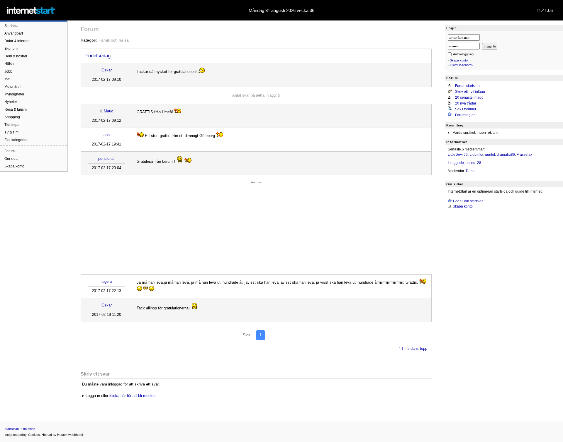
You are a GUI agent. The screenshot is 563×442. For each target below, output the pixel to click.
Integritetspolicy (15, 434)
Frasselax (524, 155)
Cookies (34, 434)
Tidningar (12, 125)
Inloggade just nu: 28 (464, 163)
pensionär (106, 158)
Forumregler (465, 115)
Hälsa (9, 64)
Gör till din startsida (468, 201)
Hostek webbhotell (70, 434)
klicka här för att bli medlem (133, 395)
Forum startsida (467, 86)
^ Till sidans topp (412, 348)
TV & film (11, 132)
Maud (108, 111)
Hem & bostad (15, 56)
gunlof (490, 155)
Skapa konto (14, 166)
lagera (106, 281)
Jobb (8, 71)
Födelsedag (98, 56)
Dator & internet (16, 41)
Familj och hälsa (114, 40)
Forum (9, 151)
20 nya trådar (465, 103)
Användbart (13, 33)
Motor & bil (12, 87)
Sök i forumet (465, 109)
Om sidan (12, 159)
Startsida (11, 26)
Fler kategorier (16, 140)
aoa (107, 135)
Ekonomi (11, 49)
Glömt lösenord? (461, 65)
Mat (7, 79)
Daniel (471, 171)
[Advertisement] (256, 226)
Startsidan (11, 429)
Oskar (106, 70)
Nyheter (10, 102)
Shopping (12, 117)
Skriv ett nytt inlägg (470, 92)
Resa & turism (15, 109)
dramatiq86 (506, 155)
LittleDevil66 (458, 155)
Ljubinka (476, 155)
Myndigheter (14, 94)
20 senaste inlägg (469, 97)
